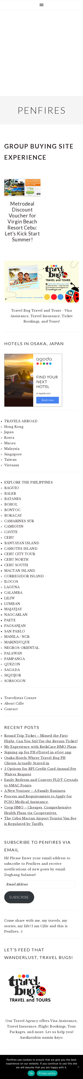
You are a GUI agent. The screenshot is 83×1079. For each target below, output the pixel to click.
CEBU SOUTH (16, 565)
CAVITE (11, 532)
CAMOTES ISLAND (20, 549)
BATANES (12, 499)
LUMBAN (12, 604)
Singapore (13, 454)
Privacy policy (47, 1073)
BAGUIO (11, 488)
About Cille (14, 703)
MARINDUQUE (17, 642)
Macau (10, 443)
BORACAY (13, 515)
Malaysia (12, 449)
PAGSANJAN (15, 626)
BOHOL (11, 504)
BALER (10, 493)
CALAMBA (13, 593)
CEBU (9, 537)
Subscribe (19, 897)
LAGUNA (12, 587)
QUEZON (12, 664)
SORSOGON (15, 681)
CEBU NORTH (16, 559)
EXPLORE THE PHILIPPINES (28, 482)
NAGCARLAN (16, 615)
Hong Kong (14, 427)
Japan (9, 432)
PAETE (10, 620)
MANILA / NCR (17, 637)
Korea (9, 437)
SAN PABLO (14, 631)
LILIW (9, 598)
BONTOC (12, 510)
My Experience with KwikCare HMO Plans (40, 747)
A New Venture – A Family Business (35, 791)
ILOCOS (11, 581)
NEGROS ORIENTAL (21, 648)
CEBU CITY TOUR (19, 554)
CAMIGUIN (14, 526)
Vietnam (11, 465)
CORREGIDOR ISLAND (24, 576)
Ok (31, 1073)
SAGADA (12, 670)
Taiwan (10, 459)
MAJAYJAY (13, 609)
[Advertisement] (41, 53)
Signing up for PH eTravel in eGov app (37, 752)
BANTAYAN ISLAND (21, 543)
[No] (78, 1067)
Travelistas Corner (20, 698)
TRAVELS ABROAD (20, 421)
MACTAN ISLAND (19, 571)
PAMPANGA (14, 659)
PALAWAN (13, 653)
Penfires (41, 110)
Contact (11, 709)
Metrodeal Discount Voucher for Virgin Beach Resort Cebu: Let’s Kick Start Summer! (22, 222)
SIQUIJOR (12, 675)
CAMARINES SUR (19, 521)
